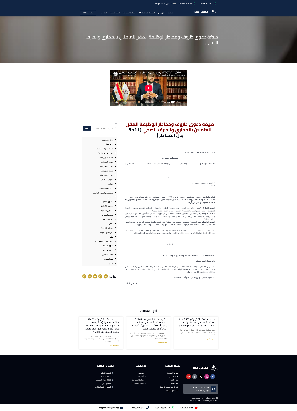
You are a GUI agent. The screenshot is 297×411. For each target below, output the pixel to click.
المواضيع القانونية (106, 232)
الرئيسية (170, 12)
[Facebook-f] (212, 376)
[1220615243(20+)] (213, 389)
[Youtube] (188, 376)
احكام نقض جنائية (106, 166)
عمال (111, 263)
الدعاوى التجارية (107, 206)
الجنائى (110, 197)
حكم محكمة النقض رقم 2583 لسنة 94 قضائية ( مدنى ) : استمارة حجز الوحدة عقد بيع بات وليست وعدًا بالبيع (196, 322)
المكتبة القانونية (129, 12)
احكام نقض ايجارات (106, 157)
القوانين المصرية (107, 219)
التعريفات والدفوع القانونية (103, 193)
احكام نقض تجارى (106, 162)
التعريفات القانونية (106, 188)
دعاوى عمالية (108, 245)
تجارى (111, 237)
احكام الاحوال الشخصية (104, 148)
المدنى (110, 223)
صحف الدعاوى (107, 254)
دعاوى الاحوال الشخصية (104, 241)
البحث (115, 123)
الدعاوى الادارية (107, 201)
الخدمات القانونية (148, 12)
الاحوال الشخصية (106, 179)
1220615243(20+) (201, 387)
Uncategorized (107, 140)
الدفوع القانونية (107, 215)
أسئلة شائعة (115, 12)
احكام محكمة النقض (105, 153)
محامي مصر (201, 11)
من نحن (161, 12)
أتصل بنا (104, 12)
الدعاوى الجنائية (107, 210)
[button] (106, 276)
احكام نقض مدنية (106, 175)
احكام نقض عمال (106, 171)
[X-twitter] (200, 376)
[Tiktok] (194, 376)
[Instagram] (206, 376)
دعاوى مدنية (108, 250)
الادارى (110, 184)
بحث (86, 128)
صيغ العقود (108, 259)
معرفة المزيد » (210, 339)
